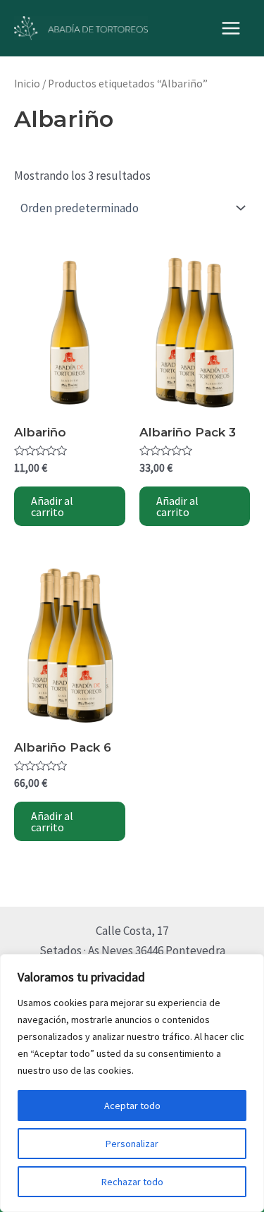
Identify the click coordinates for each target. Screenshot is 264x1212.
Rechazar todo (132, 1181)
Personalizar (132, 1143)
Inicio (27, 83)
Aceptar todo (132, 1105)
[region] (132, 1083)
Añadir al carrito (52, 506)
